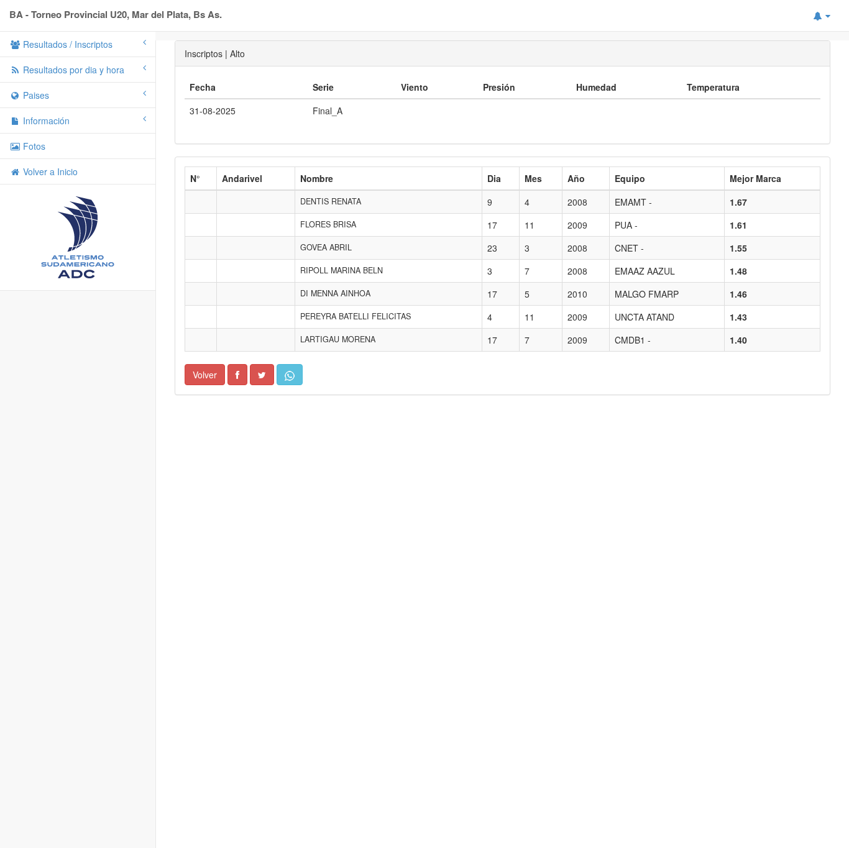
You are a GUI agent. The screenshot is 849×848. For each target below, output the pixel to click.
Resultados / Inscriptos (66, 44)
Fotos (33, 146)
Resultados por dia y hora (72, 69)
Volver (205, 374)
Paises (35, 95)
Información (45, 120)
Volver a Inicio (49, 171)
